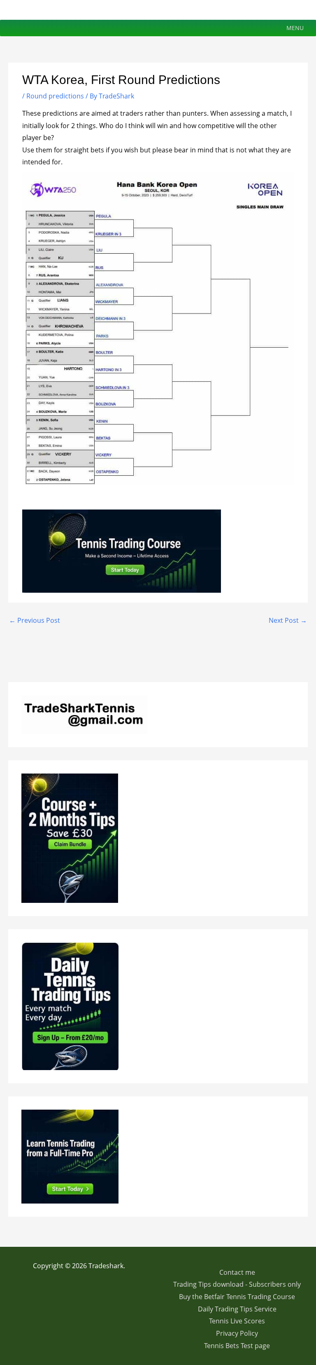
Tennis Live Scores (237, 1320)
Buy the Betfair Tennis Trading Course (237, 1296)
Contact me (237, 1272)
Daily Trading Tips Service (237, 1309)
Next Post (288, 620)
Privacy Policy (237, 1333)
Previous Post (34, 620)
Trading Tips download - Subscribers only (237, 1284)
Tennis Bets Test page (237, 1345)
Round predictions (55, 96)
